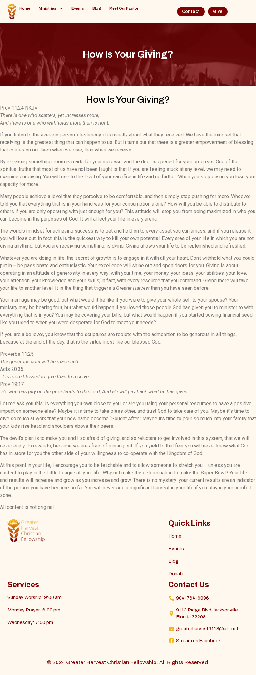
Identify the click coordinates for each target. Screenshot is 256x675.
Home (24, 8)
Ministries (47, 8)
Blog (96, 8)
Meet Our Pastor (123, 8)
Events (77, 8)
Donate (176, 573)
